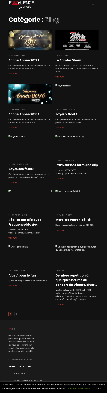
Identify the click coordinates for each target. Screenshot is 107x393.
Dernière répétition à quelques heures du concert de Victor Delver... (76, 280)
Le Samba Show (68, 60)
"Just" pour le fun (22, 275)
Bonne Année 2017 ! (23, 60)
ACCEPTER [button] (98, 389)
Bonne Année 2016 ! (23, 114)
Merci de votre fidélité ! (74, 220)
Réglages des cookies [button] (79, 388)
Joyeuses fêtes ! (21, 169)
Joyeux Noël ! (66, 114)
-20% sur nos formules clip (76, 165)
